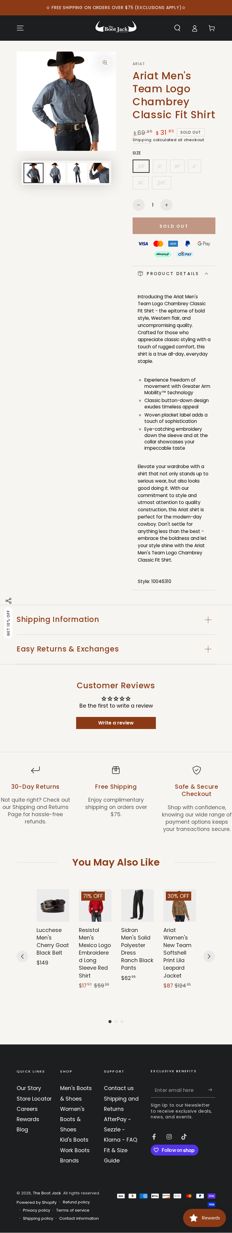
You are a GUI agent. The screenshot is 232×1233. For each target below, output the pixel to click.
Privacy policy (36, 1210)
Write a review (116, 722)
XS (144, 168)
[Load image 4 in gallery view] (99, 173)
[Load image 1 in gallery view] (34, 173)
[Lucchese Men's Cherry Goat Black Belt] (53, 905)
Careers (27, 1109)
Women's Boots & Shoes (72, 1119)
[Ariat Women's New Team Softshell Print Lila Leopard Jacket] (179, 905)
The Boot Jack (47, 1193)
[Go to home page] (116, 28)
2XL (164, 184)
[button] (177, 28)
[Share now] (8, 600)
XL (143, 184)
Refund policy (76, 1202)
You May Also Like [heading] (116, 862)
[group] (53, 943)
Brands (69, 1160)
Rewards (28, 1119)
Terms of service (72, 1210)
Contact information (79, 1218)
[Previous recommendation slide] (22, 956)
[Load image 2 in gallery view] (55, 173)
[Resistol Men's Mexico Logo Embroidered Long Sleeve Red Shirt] (95, 905)
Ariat (139, 64)
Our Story (29, 1088)
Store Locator (34, 1098)
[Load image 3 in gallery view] (77, 173)
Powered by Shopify (36, 1202)
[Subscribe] (211, 1089)
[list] (116, 799)
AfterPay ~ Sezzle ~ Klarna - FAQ (120, 1129)
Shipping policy (38, 1218)
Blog (22, 1129)
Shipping (142, 140)
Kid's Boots (74, 1139)
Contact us (119, 1088)
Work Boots (75, 1150)
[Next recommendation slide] (209, 956)
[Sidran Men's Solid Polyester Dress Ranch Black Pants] (137, 905)
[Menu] (20, 28)
